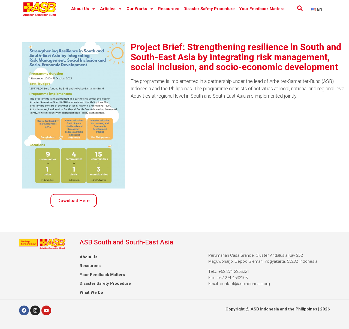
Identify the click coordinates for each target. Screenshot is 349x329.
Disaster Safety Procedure (209, 8)
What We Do (91, 292)
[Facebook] (24, 310)
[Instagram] (35, 310)
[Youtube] (46, 310)
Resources (168, 8)
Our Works (137, 8)
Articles (107, 8)
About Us (80, 8)
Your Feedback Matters (261, 8)
